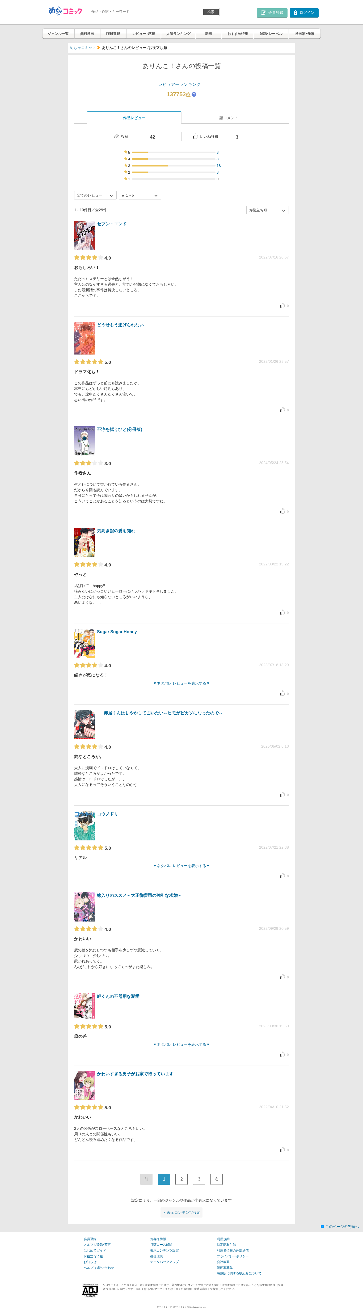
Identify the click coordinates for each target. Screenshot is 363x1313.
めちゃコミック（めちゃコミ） (172, 1307)
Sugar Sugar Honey (117, 632)
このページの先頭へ (342, 1226)
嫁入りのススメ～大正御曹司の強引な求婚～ (139, 895)
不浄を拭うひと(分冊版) (119, 429)
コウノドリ (107, 814)
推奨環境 (156, 1256)
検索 (211, 12)
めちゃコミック (83, 47)
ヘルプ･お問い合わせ (99, 1268)
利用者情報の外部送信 (233, 1250)
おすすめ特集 (237, 34)
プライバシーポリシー (233, 1256)
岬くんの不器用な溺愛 (118, 996)
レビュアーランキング (179, 84)
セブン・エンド (112, 224)
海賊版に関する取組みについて (239, 1273)
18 (219, 166)
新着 (208, 34)
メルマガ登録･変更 (97, 1245)
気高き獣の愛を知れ (116, 530)
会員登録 (90, 1239)
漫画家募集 (225, 1268)
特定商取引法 (226, 1245)
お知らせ (90, 1262)
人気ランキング (178, 34)
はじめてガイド (95, 1250)
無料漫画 (87, 34)
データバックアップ (164, 1262)
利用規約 (223, 1239)
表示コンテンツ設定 (164, 1250)
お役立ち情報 (93, 1256)
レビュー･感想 (143, 34)
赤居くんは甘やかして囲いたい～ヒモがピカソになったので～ (163, 713)
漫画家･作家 (304, 34)
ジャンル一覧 (58, 34)
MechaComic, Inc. (197, 1307)
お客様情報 (158, 1239)
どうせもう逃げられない (120, 325)
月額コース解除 (161, 1245)
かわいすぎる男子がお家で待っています (135, 1074)
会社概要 (223, 1262)
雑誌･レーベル (271, 34)
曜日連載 (113, 34)
